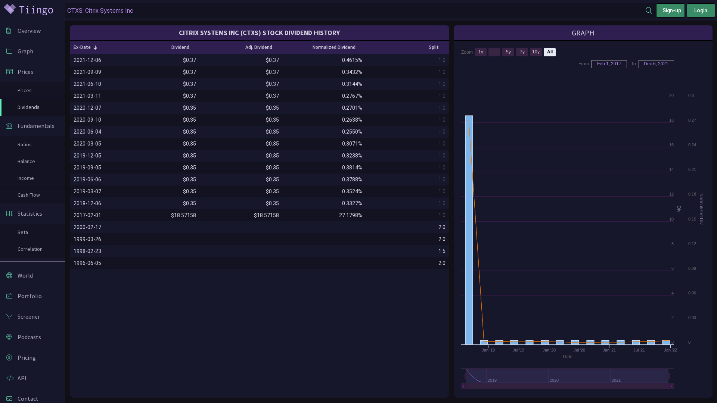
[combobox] (355, 10)
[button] (85, 47)
